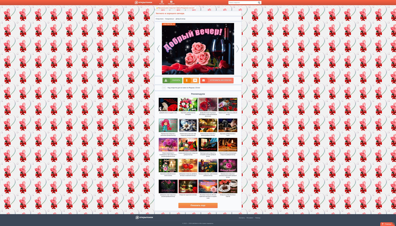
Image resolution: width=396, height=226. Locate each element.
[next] (238, 49)
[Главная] (143, 2)
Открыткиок (159, 19)
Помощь (257, 218)
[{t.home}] (144, 217)
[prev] (158, 49)
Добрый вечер (180, 19)
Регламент (250, 218)
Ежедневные (169, 19)
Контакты (242, 218)
